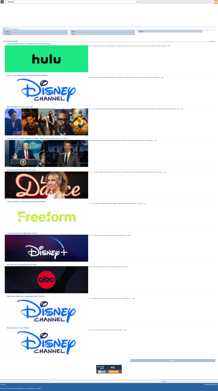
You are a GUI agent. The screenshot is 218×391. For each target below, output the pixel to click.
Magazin (7, 31)
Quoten (141, 31)
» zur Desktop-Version (210, 384)
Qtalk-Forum (3, 384)
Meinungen (8, 34)
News (73, 31)
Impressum (2, 388)
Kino (73, 34)
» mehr (168, 46)
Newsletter (38, 388)
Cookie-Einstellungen (29, 388)
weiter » (172, 361)
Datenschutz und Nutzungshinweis (15, 388)
